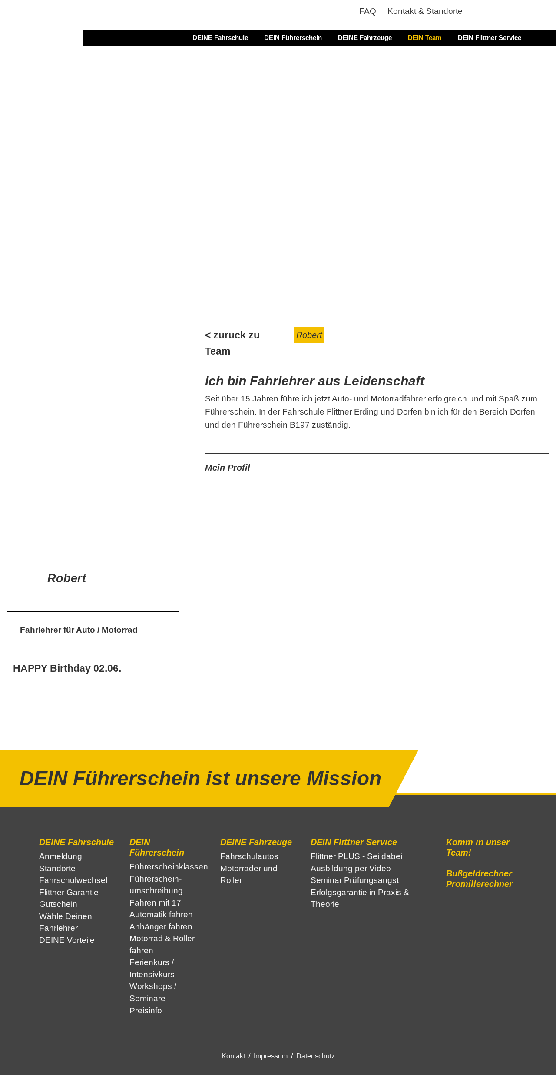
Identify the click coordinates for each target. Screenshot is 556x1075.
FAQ (367, 11)
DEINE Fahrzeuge (365, 37)
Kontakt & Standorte (425, 11)
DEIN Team (424, 37)
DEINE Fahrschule (220, 37)
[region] (278, 176)
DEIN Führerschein (293, 37)
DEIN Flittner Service (489, 37)
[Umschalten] (535, 470)
